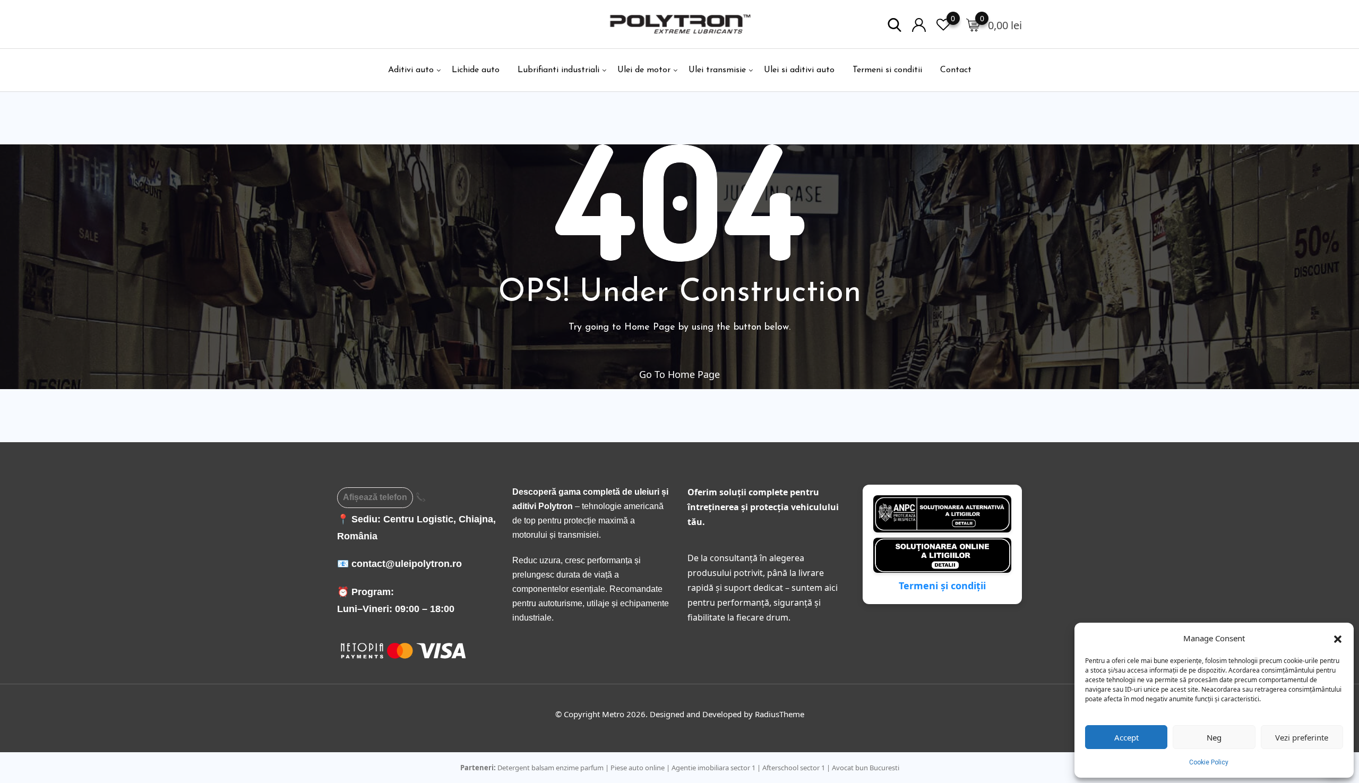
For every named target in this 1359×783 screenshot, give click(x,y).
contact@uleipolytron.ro (406, 563)
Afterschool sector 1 (793, 767)
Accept (1126, 737)
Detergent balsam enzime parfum (550, 767)
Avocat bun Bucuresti (865, 767)
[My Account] (919, 24)
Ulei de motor (643, 70)
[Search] (894, 24)
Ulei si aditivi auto (799, 70)
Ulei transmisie (717, 70)
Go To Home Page (679, 374)
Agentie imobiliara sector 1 (713, 767)
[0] (973, 24)
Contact (955, 70)
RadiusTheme (779, 714)
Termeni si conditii (887, 70)
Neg (1214, 737)
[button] (1337, 638)
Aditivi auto (411, 70)
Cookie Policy (1208, 762)
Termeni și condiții (942, 585)
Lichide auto (476, 70)
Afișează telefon (375, 497)
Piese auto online (637, 767)
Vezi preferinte (1301, 737)
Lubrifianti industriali (558, 70)
